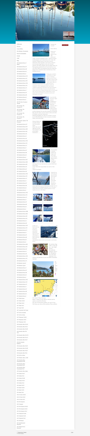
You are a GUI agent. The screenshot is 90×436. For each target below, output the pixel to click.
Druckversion (20, 432)
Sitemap (25, 432)
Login (72, 432)
